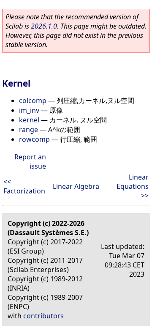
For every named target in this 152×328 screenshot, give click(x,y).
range (28, 129)
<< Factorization (24, 186)
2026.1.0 (44, 26)
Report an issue (30, 161)
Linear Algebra (76, 186)
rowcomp (34, 139)
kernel (29, 119)
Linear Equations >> (133, 186)
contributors (43, 315)
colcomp (32, 100)
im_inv (29, 110)
